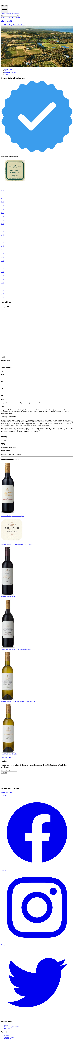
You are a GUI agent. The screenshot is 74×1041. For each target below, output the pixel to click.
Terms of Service (9, 1037)
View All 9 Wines (6, 757)
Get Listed (7, 1028)
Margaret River (8, 21)
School (11, 13)
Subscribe (4, 772)
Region (11, 25)
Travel (23, 25)
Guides (7, 13)
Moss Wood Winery (10, 72)
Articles (3, 13)
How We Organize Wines (11, 1027)
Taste (14, 13)
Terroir (19, 25)
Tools (17, 13)
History (15, 25)
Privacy (6, 1035)
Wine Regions (10, 17)
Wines (2, 25)
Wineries (6, 25)
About (6, 1025)
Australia (17, 17)
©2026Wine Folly (6, 792)
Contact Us (7, 1038)
